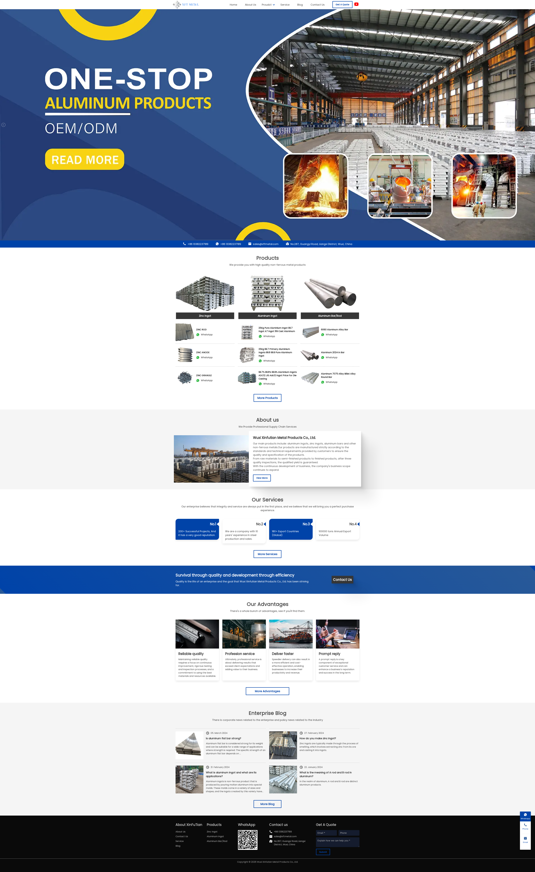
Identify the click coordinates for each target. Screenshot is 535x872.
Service (285, 4)
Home (233, 4)
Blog (300, 4)
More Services (267, 554)
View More (262, 478)
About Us (250, 4)
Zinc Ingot (212, 831)
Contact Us (318, 4)
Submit (323, 852)
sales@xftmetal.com (266, 244)
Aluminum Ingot (215, 836)
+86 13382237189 (198, 244)
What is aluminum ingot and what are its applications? (231, 774)
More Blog (267, 804)
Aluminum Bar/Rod (217, 841)
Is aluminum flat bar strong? (223, 738)
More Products (267, 398)
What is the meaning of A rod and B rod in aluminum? (326, 774)
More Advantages (267, 691)
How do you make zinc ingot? (318, 738)
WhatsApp (207, 334)
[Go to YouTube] (356, 5)
